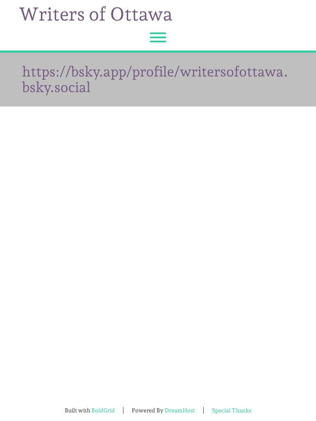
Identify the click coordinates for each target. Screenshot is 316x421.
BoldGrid (103, 410)
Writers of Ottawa (95, 14)
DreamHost (180, 410)
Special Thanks (231, 410)
